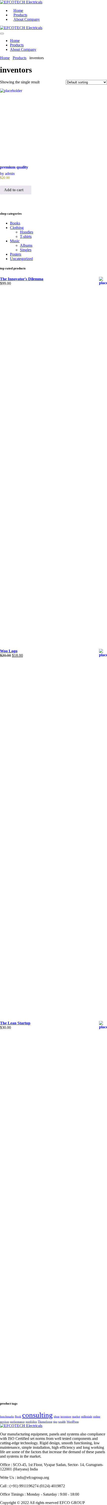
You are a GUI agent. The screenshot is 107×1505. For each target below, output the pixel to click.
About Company (26, 19)
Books (15, 223)
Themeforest (45, 1421)
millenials (86, 1416)
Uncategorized (21, 259)
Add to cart (14, 190)
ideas (56, 1416)
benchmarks (7, 1416)
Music (15, 241)
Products (17, 45)
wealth (62, 1421)
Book (18, 1416)
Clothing (17, 228)
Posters (15, 254)
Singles (25, 250)
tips (55, 1421)
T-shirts (26, 236)
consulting (37, 1415)
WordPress (73, 1421)
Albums (26, 245)
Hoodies (26, 232)
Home (15, 40)
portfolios (31, 1421)
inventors (65, 1416)
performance (17, 1421)
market (76, 1416)
